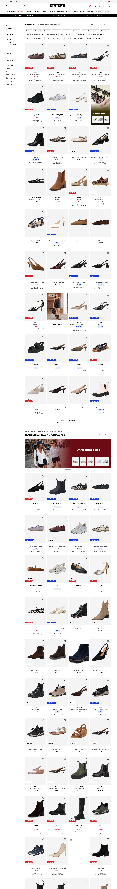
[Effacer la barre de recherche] (110, 11)
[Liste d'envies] (105, 6)
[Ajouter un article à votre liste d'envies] (43, 45)
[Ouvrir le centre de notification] (100, 5)
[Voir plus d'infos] (36, 81)
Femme (8, 6)
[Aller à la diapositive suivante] (109, 434)
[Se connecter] (95, 6)
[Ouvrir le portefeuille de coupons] (89, 6)
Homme (16, 6)
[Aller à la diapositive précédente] (99, 434)
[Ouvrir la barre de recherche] (96, 11)
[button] (92, 24)
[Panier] (110, 6)
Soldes (36, 31)
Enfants (25, 6)
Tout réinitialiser (94, 38)
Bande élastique (45, 21)
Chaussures (34, 21)
